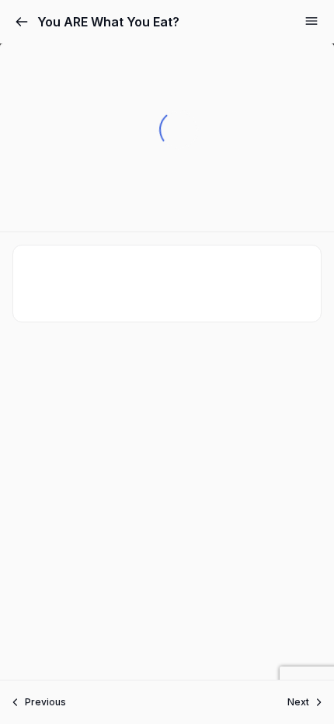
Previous (45, 702)
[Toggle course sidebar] (311, 21)
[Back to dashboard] (22, 22)
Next (298, 702)
